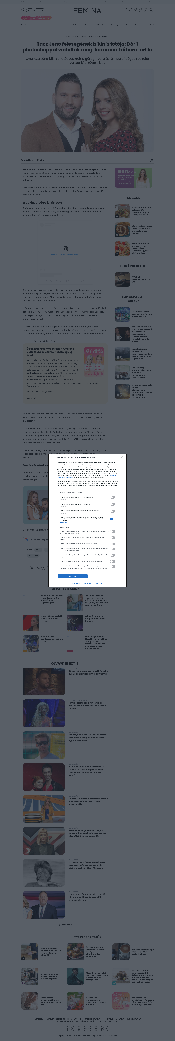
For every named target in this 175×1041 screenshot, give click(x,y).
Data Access (87, 583)
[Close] (122, 458)
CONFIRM (73, 576)
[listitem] (87, 493)
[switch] (112, 497)
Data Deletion (76, 583)
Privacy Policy (99, 583)
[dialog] (87, 520)
